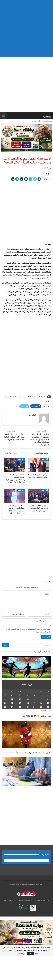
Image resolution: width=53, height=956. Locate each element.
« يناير (49, 710)
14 (5, 699)
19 (20, 703)
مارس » (43, 710)
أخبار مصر (45, 459)
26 (20, 707)
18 (28, 703)
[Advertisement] (26, 28)
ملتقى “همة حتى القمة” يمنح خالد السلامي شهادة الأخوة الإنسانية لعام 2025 (14, 437)
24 (34, 707)
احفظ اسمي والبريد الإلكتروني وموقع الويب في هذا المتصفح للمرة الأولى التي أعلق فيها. (28, 630)
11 (28, 699)
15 (48, 703)
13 (12, 699)
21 (5, 703)
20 (12, 703)
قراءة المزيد (21, 953)
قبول (30, 953)
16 (41, 703)
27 (12, 707)
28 (5, 707)
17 (34, 703)
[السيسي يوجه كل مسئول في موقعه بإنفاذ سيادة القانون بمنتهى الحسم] (38, 496)
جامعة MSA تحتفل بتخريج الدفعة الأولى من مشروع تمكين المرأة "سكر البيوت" (25, 396)
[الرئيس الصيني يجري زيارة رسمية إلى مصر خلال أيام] (38, 465)
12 (20, 699)
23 (41, 707)
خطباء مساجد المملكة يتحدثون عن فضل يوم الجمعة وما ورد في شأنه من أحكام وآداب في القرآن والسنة (39, 439)
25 (28, 707)
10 (34, 699)
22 (48, 707)
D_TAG (18, 900)
